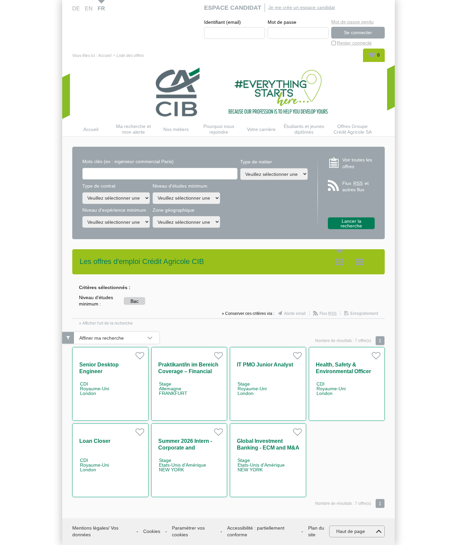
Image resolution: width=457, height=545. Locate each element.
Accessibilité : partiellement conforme (255, 531)
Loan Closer (94, 441)
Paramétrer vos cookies (188, 531)
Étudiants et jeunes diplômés (304, 129)
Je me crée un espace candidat (301, 7)
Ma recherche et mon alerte (133, 129)
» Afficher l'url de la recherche (106, 323)
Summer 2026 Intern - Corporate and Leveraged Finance (185, 447)
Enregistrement (364, 313)
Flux (328, 313)
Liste (360, 262)
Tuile (340, 262)
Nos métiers (176, 129)
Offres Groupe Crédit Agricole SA (353, 129)
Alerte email (295, 313)
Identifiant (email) (222, 22)
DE (76, 8)
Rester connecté (354, 43)
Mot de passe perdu (352, 21)
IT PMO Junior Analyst (265, 364)
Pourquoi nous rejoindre (218, 129)
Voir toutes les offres (357, 163)
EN (89, 8)
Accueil (104, 55)
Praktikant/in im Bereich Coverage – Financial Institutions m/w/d (188, 371)
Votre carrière (261, 129)
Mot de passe (282, 22)
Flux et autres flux (355, 187)
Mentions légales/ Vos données (95, 531)
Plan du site (316, 531)
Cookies (151, 531)
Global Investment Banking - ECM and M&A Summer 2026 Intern (268, 447)
